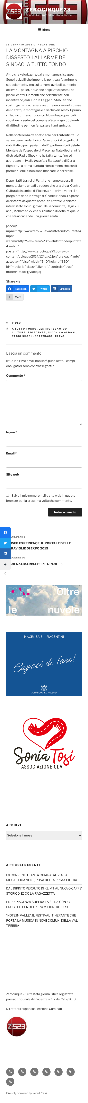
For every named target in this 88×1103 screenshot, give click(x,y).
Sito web (12, 474)
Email (11, 453)
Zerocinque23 (48, 10)
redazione (46, 44)
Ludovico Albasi (62, 332)
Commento (15, 375)
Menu (46, 29)
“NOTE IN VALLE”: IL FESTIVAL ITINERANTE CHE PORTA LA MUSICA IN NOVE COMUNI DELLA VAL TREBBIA (42, 921)
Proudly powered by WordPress (26, 1093)
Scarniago (44, 336)
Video (16, 322)
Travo (60, 336)
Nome (11, 432)
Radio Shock (22, 336)
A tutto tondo (24, 328)
